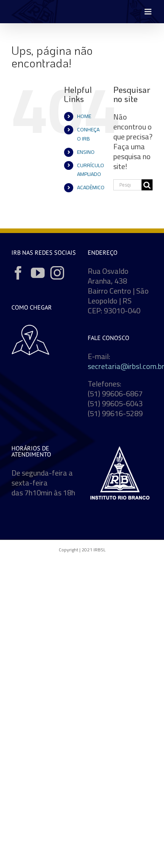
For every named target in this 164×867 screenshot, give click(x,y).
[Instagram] (57, 273)
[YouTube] (38, 273)
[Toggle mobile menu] (149, 12)
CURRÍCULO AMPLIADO (90, 169)
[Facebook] (18, 273)
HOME (84, 116)
